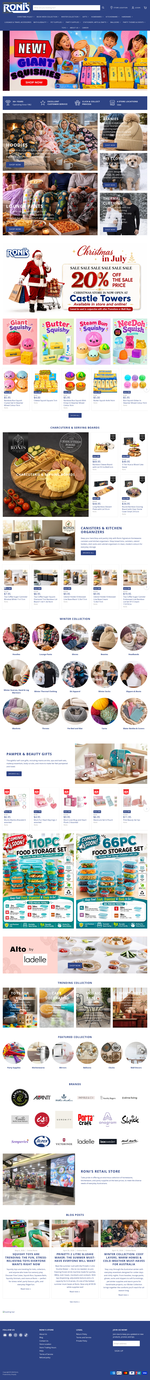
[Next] (146, 389)
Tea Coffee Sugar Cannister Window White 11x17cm (15, 597)
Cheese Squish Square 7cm (45, 400)
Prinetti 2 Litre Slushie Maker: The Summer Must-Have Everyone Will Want (75, 1257)
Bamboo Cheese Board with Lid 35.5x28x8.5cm (103, 465)
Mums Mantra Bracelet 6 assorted (15, 821)
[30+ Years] (22, 103)
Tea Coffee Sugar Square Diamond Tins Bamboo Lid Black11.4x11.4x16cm (45, 599)
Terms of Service (46, 1354)
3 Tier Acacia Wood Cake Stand (132, 465)
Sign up (119, 1351)
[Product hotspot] (134, 764)
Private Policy (81, 1341)
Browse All (14, 774)
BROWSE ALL (88, 553)
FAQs (41, 1351)
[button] (9, 61)
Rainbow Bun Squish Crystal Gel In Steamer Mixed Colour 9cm (13, 403)
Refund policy (44, 1357)
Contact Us (43, 1341)
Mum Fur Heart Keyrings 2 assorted (45, 821)
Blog (41, 1337)
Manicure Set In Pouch (103, 820)
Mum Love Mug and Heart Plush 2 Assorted (75, 821)
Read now (25, 1289)
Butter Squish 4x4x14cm (104, 400)
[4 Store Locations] (127, 103)
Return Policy (81, 1334)
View (119, 104)
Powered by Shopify (9, 1374)
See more (74, 1301)
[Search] (103, 7)
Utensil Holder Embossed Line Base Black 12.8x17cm (75, 597)
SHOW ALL (75, 415)
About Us (43, 1334)
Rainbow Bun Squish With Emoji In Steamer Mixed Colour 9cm (75, 403)
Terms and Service (83, 1337)
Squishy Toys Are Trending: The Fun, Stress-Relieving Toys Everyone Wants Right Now (26, 1259)
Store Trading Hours (47, 1347)
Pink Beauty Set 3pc (131, 820)
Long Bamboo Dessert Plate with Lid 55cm (102, 507)
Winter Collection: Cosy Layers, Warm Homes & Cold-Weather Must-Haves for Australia (124, 1259)
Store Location (45, 1344)
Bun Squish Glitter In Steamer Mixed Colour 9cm (135, 401)
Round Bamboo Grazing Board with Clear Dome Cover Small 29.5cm (132, 509)
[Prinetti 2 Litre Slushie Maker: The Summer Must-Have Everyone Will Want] (75, 1233)
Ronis (6, 408)
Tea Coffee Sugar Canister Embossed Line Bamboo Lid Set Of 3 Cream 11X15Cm (134, 600)
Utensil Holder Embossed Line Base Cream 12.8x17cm (104, 599)
